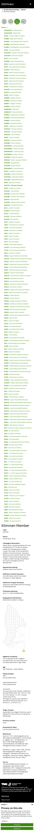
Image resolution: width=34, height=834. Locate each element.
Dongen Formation (12, 188)
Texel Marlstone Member (15, 247)
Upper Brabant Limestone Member (17, 360)
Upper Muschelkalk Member (16, 400)
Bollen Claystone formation (15, 512)
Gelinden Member (13, 216)
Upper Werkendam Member (16, 380)
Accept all (17, 825)
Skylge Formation (11, 332)
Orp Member (11, 219)
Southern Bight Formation (14, 36)
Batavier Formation (12, 182)
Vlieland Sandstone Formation (16, 292)
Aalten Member (12, 106)
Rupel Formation (12, 137)
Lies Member (10, 335)
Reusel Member (12, 211)
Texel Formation (11, 242)
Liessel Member (11, 213)
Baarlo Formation (12, 493)
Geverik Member (12, 498)
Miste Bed (11, 109)
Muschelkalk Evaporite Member (17, 405)
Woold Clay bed (14, 151)
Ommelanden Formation (14, 225)
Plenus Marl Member (13, 244)
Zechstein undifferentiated (14, 484)
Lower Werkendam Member (15, 385)
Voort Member (12, 134)
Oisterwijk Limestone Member (16, 354)
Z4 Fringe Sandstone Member (15, 436)
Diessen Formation (12, 518)
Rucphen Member (13, 123)
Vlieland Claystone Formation (15, 270)
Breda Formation (11, 95)
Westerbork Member (13, 278)
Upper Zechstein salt (13, 479)
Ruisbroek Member (13, 174)
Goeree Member (11, 501)
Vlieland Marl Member (14, 273)
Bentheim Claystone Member (16, 284)
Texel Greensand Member (15, 250)
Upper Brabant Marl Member (15, 357)
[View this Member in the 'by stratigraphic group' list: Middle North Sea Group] (23, 21)
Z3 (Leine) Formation (12, 448)
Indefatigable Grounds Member (17, 47)
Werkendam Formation (14, 377)
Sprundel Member (13, 89)
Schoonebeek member (14, 281)
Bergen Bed (12, 33)
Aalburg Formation (12, 391)
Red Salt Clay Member (13, 445)
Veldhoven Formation (13, 126)
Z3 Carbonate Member (13, 453)
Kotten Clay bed (13, 154)
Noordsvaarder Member (14, 338)
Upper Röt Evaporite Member (16, 414)
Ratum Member (12, 165)
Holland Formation (12, 253)
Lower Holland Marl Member (15, 267)
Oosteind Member (13, 205)
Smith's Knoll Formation (14, 81)
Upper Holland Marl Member (16, 256)
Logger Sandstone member (15, 301)
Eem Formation (11, 58)
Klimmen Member (13, 185)
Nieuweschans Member (14, 115)
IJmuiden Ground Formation (15, 78)
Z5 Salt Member (11, 431)
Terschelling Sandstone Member (16, 340)
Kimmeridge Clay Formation (15, 343)
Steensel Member (13, 140)
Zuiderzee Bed (13, 30)
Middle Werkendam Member (16, 383)
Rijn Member (10, 318)
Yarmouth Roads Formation (15, 67)
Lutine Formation (11, 321)
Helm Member (11, 346)
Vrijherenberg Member (14, 118)
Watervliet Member (14, 177)
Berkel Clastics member (14, 312)
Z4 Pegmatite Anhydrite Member (16, 442)
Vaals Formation (11, 236)
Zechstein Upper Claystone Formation (18, 428)
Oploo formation (11, 239)
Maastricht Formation (13, 230)
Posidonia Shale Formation (15, 388)
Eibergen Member (12, 103)
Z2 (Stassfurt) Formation (13, 459)
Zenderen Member (13, 101)
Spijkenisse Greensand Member (16, 264)
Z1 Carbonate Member (13, 464)
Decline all (17, 828)
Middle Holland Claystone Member (18, 259)
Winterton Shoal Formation (15, 75)
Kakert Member (12, 120)
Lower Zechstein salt (13, 481)
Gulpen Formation (12, 233)
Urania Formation (12, 50)
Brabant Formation (12, 352)
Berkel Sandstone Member (15, 309)
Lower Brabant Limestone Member (17, 371)
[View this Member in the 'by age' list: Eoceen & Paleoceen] (11, 21)
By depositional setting (11, 10)
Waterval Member (13, 157)
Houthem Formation (13, 228)
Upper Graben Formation (14, 349)
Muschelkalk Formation (14, 397)
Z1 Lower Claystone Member (15, 473)
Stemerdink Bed (13, 112)
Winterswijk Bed (13, 146)
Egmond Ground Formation (15, 64)
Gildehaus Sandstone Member (16, 304)
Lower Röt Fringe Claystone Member (18, 422)
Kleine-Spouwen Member (15, 160)
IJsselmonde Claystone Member (17, 290)
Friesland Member (12, 521)
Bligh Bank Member (13, 39)
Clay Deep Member (12, 326)
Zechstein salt (10, 487)
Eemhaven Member (13, 287)
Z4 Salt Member (11, 439)
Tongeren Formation (13, 171)
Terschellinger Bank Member (16, 41)
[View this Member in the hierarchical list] (4, 21)
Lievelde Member (12, 92)
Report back (5, 800)
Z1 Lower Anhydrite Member (15, 470)
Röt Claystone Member (14, 425)
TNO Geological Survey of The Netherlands (14, 788)
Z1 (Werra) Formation (13, 462)
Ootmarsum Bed (14, 168)
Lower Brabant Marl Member (15, 369)
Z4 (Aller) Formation (12, 433)
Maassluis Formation (13, 84)
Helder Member (12, 298)
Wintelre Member (13, 132)
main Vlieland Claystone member (17, 275)
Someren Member (13, 129)
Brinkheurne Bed (14, 149)
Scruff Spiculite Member (14, 329)
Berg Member (11, 163)
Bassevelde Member (14, 180)
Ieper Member (11, 199)
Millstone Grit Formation (14, 495)
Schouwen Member (12, 504)
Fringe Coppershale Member (15, 476)
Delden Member (12, 98)
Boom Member (12, 143)
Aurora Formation (12, 490)
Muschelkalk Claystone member (17, 411)
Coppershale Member (13, 467)
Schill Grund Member (13, 323)
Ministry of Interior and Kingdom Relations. (16, 791)
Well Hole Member (13, 56)
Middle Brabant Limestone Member (17, 366)
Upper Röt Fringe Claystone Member (18, 419)
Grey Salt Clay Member (13, 456)
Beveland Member (12, 507)
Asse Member (11, 191)
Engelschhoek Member (14, 202)
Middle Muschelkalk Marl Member (18, 402)
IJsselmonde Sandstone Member (17, 307)
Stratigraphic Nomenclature (10, 8)
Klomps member (12, 374)
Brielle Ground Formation (14, 72)
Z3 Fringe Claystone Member (15, 450)
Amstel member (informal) (15, 515)
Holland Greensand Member (15, 261)
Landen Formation (12, 208)
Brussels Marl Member (14, 197)
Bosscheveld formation (13, 510)
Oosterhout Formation (13, 87)
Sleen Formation (11, 394)
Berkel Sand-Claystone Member (16, 315)
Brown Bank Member (14, 61)
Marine (23, 10)
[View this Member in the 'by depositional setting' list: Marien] (17, 21)
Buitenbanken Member (14, 44)
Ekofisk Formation (12, 222)
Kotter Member (11, 295)
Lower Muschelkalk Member (15, 408)
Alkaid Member (12, 70)
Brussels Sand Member (14, 194)
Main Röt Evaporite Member (15, 417)
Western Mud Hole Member (16, 53)
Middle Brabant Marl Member (16, 363)
